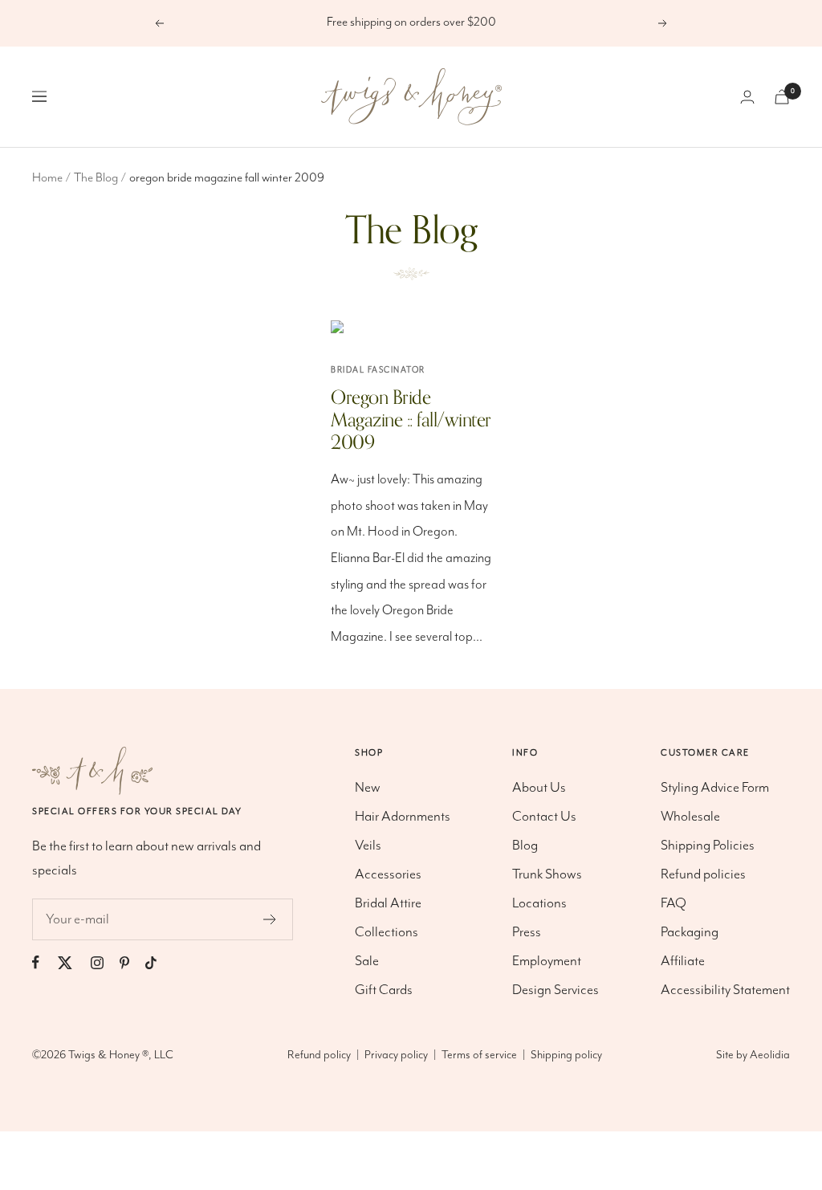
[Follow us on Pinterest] (132, 962)
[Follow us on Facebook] (43, 962)
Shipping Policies (708, 845)
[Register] (270, 919)
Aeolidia (770, 1055)
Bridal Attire (388, 903)
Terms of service (479, 1055)
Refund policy (319, 1055)
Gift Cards (384, 990)
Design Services (555, 990)
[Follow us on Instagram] (105, 962)
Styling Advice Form (715, 788)
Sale (367, 961)
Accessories (388, 874)
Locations (539, 903)
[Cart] (782, 96)
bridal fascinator (378, 370)
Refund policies (703, 874)
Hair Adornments (402, 817)
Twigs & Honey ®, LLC (120, 1055)
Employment (546, 961)
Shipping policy (566, 1055)
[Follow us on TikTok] (159, 962)
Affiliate (683, 961)
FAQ (673, 903)
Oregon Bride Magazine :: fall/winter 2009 (411, 420)
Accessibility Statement (725, 990)
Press (526, 932)
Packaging (689, 932)
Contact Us (544, 817)
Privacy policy (396, 1055)
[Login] (747, 97)
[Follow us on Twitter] (73, 962)
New (367, 788)
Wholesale (690, 817)
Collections (386, 932)
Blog (525, 845)
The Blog (96, 178)
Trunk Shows (547, 874)
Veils (368, 845)
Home (47, 178)
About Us (539, 788)
